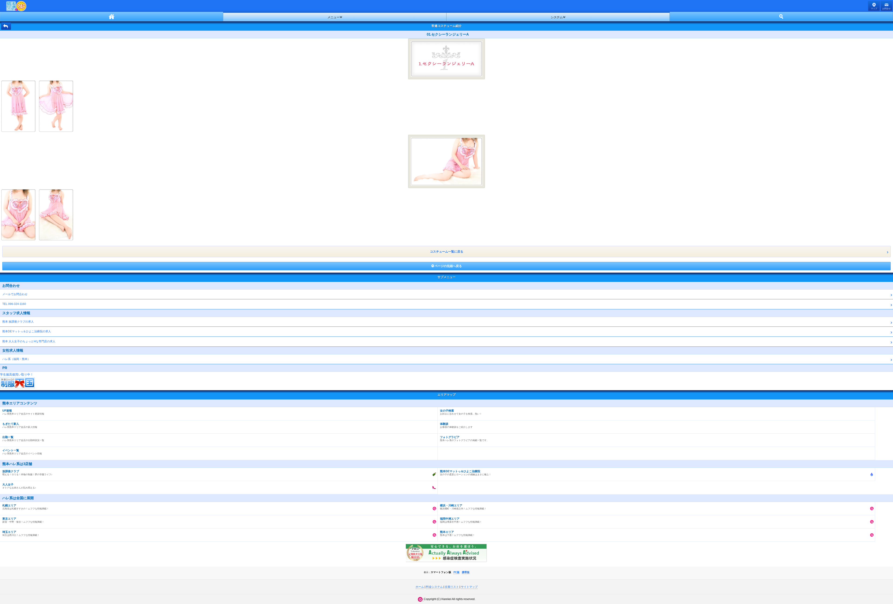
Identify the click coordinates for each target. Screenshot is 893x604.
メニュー (333, 17)
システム (557, 17)
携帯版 (466, 572)
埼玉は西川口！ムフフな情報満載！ (21, 533)
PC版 (456, 572)
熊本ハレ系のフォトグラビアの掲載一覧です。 (464, 439)
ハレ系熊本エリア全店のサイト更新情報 (23, 412)
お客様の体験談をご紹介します (456, 425)
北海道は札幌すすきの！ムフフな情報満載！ (25, 507)
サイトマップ (469, 586)
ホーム (111, 16)
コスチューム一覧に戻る (446, 251)
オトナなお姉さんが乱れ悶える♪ (19, 486)
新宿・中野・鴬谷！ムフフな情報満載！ (23, 520)
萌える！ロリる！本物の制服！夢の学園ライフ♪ (27, 473)
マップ (874, 8)
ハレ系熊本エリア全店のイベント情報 (22, 452)
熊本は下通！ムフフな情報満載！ (457, 533)
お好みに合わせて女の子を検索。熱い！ (461, 412)
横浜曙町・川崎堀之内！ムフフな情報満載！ (463, 507)
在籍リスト (452, 586)
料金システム (434, 586)
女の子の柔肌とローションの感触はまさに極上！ (465, 473)
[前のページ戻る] (6, 26)
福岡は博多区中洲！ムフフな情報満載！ (461, 520)
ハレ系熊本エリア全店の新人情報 (19, 425)
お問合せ (886, 8)
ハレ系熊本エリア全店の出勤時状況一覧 (23, 439)
